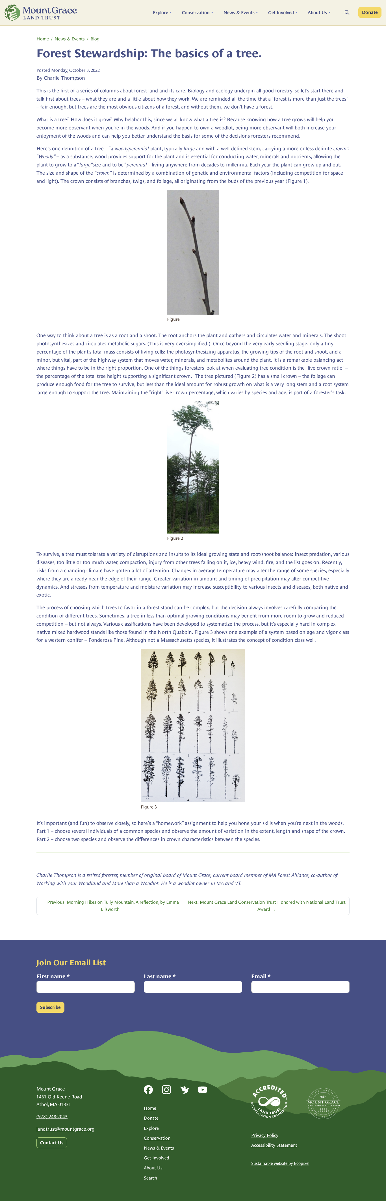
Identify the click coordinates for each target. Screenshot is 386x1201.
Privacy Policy (264, 1135)
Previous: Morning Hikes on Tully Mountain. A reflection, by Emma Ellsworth (110, 905)
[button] (162, 12)
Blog (94, 39)
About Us (153, 1167)
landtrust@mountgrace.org (65, 1129)
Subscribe (50, 1007)
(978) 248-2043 (52, 1116)
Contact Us (51, 1142)
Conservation (157, 1138)
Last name (159, 976)
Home (42, 39)
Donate (370, 12)
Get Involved (156, 1158)
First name (53, 976)
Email (260, 976)
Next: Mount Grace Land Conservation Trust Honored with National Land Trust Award (267, 905)
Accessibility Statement (274, 1145)
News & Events (70, 39)
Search (150, 1178)
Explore (151, 1128)
